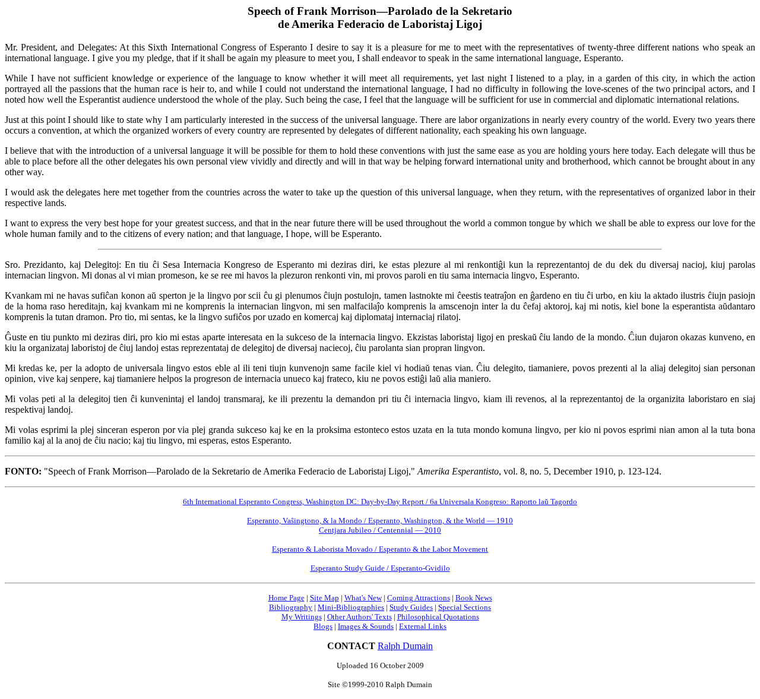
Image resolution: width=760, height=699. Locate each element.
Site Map (324, 597)
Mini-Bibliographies (351, 607)
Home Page (286, 597)
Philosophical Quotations (438, 616)
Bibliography (290, 607)
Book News (473, 597)
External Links (422, 626)
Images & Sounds (366, 626)
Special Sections (464, 607)
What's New (363, 597)
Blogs (323, 626)
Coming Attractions (418, 597)
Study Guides (411, 607)
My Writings (301, 616)
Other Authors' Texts (359, 616)
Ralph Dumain (405, 646)
